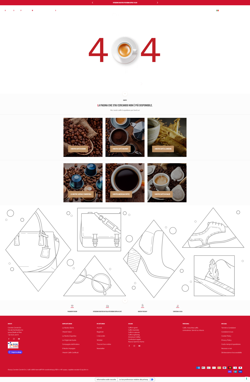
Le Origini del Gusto (69, 340)
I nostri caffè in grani (78, 149)
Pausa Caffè (24, 10)
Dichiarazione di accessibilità (231, 352)
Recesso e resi (226, 348)
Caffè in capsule (134, 332)
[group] (125, 252)
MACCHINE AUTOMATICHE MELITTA (41, 10)
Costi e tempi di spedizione (231, 344)
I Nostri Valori (67, 332)
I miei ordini (101, 336)
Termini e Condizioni (228, 328)
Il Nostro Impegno (68, 348)
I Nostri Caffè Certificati (70, 352)
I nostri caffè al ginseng (163, 149)
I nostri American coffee (121, 194)
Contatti (10, 323)
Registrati (100, 332)
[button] (231, 10)
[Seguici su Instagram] (14, 339)
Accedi (99, 328)
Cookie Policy (226, 336)
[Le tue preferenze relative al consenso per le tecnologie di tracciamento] (246, 378)
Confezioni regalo (134, 339)
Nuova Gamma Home (136, 342)
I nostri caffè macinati (120, 149)
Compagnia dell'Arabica (70, 344)
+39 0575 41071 (13, 335)
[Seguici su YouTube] (19, 339)
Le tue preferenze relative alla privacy (133, 379)
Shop (15, 10)
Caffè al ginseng (134, 335)
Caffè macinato (133, 330)
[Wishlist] (239, 10)
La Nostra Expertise (69, 336)
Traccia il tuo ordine (104, 344)
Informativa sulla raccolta (106, 379)
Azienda (7, 10)
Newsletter (101, 348)
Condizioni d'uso (227, 332)
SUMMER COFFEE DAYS (61, 10)
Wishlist (99, 340)
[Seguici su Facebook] (9, 339)
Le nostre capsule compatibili (81, 194)
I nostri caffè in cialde (162, 194)
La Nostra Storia (68, 328)
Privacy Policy (226, 340)
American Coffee (134, 337)
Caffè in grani (133, 328)
